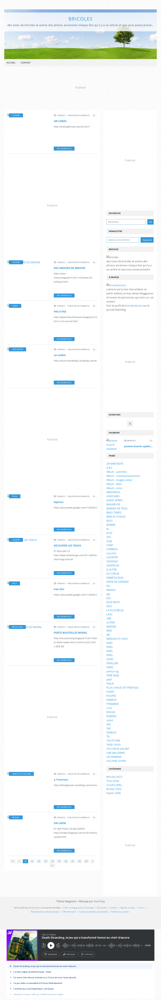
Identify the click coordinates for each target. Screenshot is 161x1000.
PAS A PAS (60, 311)
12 (39, 861)
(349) (113, 793)
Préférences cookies (120, 911)
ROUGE (110, 712)
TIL (108, 736)
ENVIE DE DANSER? (117, 581)
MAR (109, 630)
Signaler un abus (127, 907)
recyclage (17, 627)
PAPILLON (112, 663)
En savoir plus (64, 148)
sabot (109, 720)
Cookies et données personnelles (93, 911)
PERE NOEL (112, 675)
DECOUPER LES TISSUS (67, 545)
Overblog (99, 901)
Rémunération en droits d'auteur (45, 911)
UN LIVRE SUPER (116, 761)
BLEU (109, 520)
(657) (114, 777)
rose (109, 708)
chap (109, 541)
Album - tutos (114, 488)
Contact (26, 62)
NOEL (109, 643)
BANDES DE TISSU (117, 508)
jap (108, 594)
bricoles (81, 19)
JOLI (108, 598)
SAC (108, 724)
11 (32, 861)
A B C (109, 467)
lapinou (59, 502)
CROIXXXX (112, 561)
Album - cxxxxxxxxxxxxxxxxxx (123, 476)
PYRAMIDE (112, 704)
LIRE (108, 618)
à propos (89, 954)
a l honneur (61, 779)
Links (109, 614)
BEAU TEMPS (114, 512)
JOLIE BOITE (113, 602)
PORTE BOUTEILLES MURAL (70, 632)
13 (45, 861)
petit (109, 679)
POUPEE (111, 696)
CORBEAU (112, 549)
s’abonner (52, 954)
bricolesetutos (133, 305)
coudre (16, 115)
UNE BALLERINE (115, 753)
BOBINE (110, 524)
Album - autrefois (116, 472)
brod (109, 533)
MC (108, 634)
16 (66, 861)
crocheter (17, 349)
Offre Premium (69, 911)
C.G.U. (141, 907)
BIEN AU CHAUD (115, 516)
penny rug (112, 671)
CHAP (109, 545)
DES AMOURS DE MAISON (69, 268)
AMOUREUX (113, 492)
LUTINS (110, 622)
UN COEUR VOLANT (117, 748)
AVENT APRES (114, 500)
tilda (14, 496)
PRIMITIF (111, 700)
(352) (113, 789)
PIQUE (110, 683)
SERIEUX (111, 732)
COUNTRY (112, 557)
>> (52, 865)
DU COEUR (112, 573)
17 (73, 861)
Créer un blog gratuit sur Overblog (78, 907)
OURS (109, 659)
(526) (112, 781)
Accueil (11, 62)
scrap (15, 306)
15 (59, 861)
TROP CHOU (113, 744)
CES (108, 537)
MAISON (111, 626)
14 (52, 861)
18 (79, 861)
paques (15, 817)
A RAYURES (112, 496)
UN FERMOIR (113, 757)
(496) (114, 785)
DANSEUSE (112, 565)
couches (111, 553)
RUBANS (111, 716)
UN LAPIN (60, 823)
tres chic (59, 589)
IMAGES (111, 590)
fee (108, 586)
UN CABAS (60, 121)
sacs (14, 583)
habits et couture (21, 774)
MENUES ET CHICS (117, 639)
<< (12, 861)
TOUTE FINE (113, 740)
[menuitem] (11, 62)
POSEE (110, 691)
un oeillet (60, 355)
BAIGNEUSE (113, 504)
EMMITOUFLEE (114, 577)
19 (86, 861)
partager (71, 954)
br (107, 529)
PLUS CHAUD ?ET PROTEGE (122, 687)
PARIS (109, 667)
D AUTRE (111, 569)
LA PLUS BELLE (115, 610)
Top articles (102, 907)
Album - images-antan (119, 480)
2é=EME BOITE (114, 463)
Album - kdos (114, 484)
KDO (109, 606)
